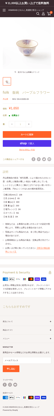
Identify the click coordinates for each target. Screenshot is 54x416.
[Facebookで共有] (33, 159)
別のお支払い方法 (27, 150)
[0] (49, 13)
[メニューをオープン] (4, 10)
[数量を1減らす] (12, 124)
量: (4, 124)
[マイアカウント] (43, 13)
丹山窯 (5, 99)
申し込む (11, 368)
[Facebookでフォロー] (5, 385)
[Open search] (37, 13)
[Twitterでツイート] (44, 159)
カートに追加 (27, 134)
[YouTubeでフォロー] (15, 385)
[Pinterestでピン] (39, 159)
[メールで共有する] (49, 159)
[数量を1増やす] (29, 124)
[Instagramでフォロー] (10, 385)
